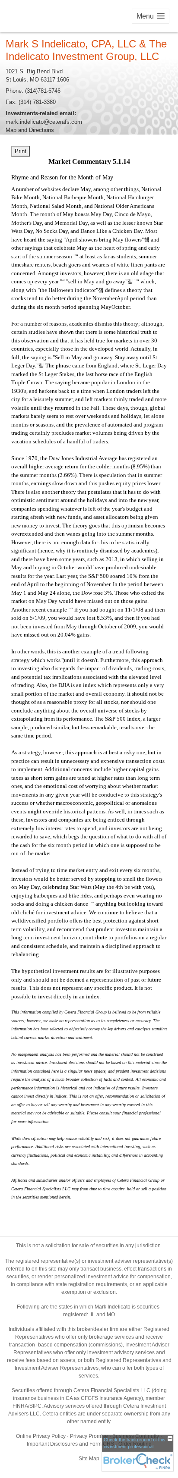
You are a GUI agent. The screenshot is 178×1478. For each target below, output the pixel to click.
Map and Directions (30, 130)
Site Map (89, 1459)
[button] (150, 16)
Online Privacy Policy (41, 1436)
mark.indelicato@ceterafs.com (44, 122)
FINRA (20, 1406)
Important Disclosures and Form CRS (70, 1444)
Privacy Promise (89, 1436)
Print (20, 151)
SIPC (35, 1406)
